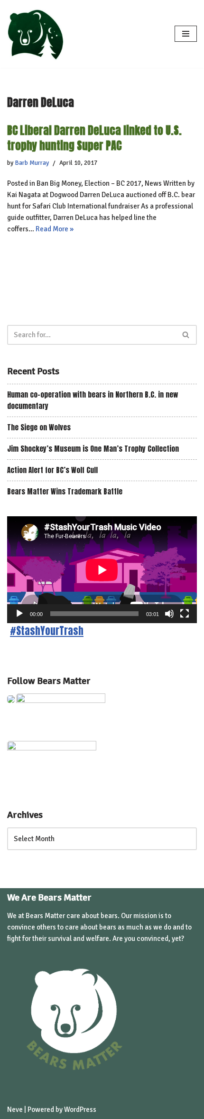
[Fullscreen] (184, 613)
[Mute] (169, 613)
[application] (102, 569)
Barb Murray (32, 163)
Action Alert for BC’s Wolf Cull (52, 470)
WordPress (80, 1109)
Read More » (55, 229)
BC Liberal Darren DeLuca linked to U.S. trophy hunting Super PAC (94, 138)
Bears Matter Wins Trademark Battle (64, 491)
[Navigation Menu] (186, 34)
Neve (15, 1109)
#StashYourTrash (46, 631)
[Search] (186, 335)
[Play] (19, 613)
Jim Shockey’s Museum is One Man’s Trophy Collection (93, 448)
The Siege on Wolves (39, 427)
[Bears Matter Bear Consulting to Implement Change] (38, 34)
